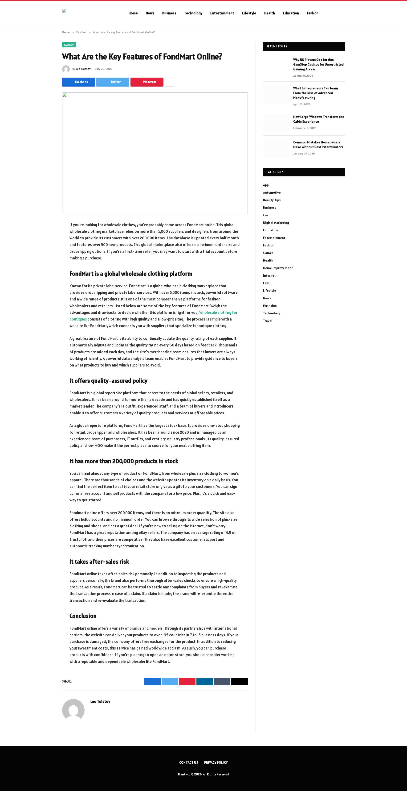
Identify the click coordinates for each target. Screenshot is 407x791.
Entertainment (222, 13)
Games (268, 253)
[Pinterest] (45, 273)
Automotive (272, 192)
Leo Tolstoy (83, 69)
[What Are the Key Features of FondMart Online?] (155, 153)
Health (269, 13)
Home (133, 13)
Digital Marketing (276, 223)
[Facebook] (45, 237)
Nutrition (270, 306)
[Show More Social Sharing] (169, 82)
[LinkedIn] (45, 261)
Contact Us (188, 763)
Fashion (312, 13)
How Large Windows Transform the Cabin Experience (318, 119)
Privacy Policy (216, 763)
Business (169, 13)
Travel (267, 321)
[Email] (45, 285)
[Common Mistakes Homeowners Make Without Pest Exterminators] (276, 148)
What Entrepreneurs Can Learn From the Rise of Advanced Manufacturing (315, 93)
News (150, 13)
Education (291, 13)
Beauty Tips (272, 200)
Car (265, 215)
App (266, 185)
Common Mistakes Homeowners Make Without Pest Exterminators (318, 144)
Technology (193, 13)
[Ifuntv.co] (89, 13)
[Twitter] (45, 249)
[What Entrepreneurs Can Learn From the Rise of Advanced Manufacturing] (276, 94)
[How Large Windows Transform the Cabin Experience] (276, 123)
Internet (269, 275)
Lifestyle (249, 13)
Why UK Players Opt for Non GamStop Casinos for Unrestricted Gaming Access (318, 64)
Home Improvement (278, 268)
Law (266, 283)
